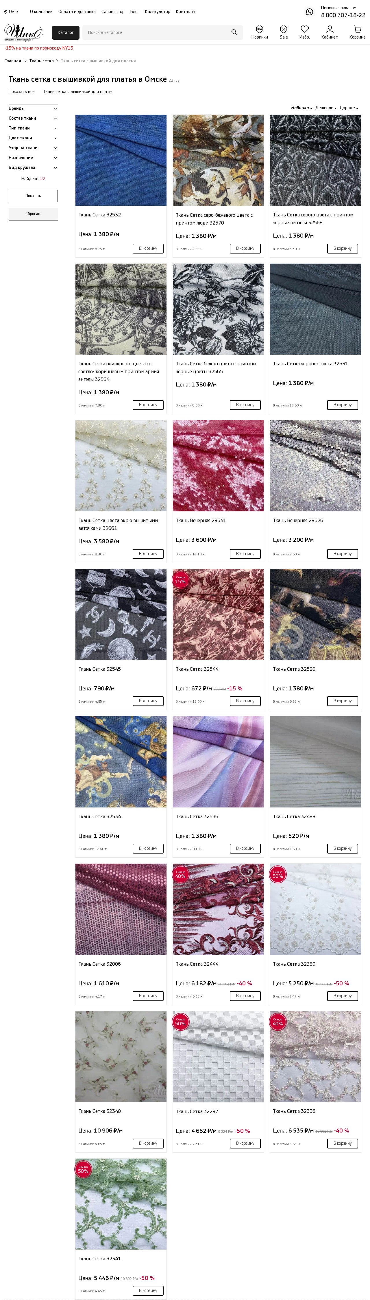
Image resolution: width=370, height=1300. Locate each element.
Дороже (348, 108)
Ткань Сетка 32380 (294, 964)
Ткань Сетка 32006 (99, 964)
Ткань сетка (41, 61)
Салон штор (113, 12)
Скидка (180, 580)
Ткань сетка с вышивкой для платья (78, 92)
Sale (284, 37)
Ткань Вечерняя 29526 (298, 520)
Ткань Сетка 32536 (197, 816)
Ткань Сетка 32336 (294, 1111)
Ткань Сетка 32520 (294, 669)
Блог (134, 12)
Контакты (185, 12)
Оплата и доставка (77, 12)
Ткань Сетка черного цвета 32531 (310, 363)
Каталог (66, 32)
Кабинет (329, 37)
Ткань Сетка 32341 (99, 1258)
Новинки (259, 37)
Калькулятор (157, 12)
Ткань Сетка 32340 (99, 1111)
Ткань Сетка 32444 (197, 964)
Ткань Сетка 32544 (197, 669)
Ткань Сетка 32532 (99, 214)
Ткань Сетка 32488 (294, 816)
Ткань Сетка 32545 (99, 669)
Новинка (300, 108)
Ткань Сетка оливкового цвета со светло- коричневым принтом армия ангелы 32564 (118, 371)
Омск (13, 12)
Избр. (304, 37)
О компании (41, 12)
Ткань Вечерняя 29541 (201, 520)
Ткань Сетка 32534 (99, 816)
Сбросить (33, 214)
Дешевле (324, 108)
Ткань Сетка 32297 (197, 1111)
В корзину (148, 249)
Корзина (357, 37)
